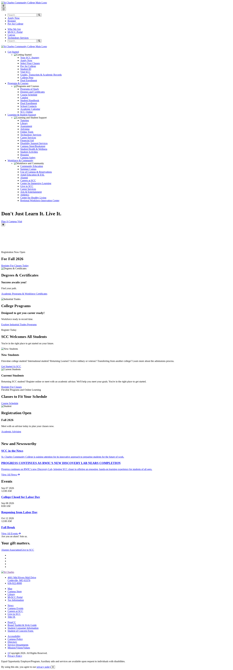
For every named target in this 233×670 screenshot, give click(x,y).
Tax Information (16, 600)
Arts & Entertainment (31, 192)
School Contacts (28, 106)
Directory (12, 642)
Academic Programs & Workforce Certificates (24, 293)
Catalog (24, 97)
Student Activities (29, 152)
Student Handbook (29, 100)
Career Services (28, 137)
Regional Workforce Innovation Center (39, 200)
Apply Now (14, 18)
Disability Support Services (34, 143)
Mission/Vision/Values (19, 647)
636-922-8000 (15, 583)
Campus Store (15, 591)
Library (24, 123)
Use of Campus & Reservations (36, 172)
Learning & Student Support (22, 114)
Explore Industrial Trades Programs (19, 324)
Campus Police (15, 639)
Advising (24, 129)
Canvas (11, 35)
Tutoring (24, 120)
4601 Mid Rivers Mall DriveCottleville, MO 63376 (22, 579)
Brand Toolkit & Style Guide (22, 625)
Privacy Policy (15, 656)
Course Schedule (28, 94)
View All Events (9, 533)
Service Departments (18, 644)
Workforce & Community (20, 160)
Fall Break (8, 527)
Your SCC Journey (29, 57)
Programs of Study (29, 89)
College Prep (26, 77)
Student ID (25, 69)
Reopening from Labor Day (19, 512)
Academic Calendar (30, 109)
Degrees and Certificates (32, 92)
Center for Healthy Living (33, 197)
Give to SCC (26, 186)
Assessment (26, 126)
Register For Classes (11, 387)
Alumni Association (11, 550)
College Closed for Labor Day (20, 497)
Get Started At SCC (11, 366)
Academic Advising (11, 431)
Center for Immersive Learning (35, 183)
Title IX (11, 617)
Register (12, 21)
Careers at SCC (28, 180)
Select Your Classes (30, 63)
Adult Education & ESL (32, 174)
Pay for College (15, 23)
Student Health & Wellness (33, 149)
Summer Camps (28, 169)
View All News (9, 474)
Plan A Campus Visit (11, 221)
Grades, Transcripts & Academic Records (41, 74)
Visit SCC (25, 72)
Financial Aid (27, 140)
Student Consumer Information (23, 628)
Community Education (31, 166)
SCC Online (26, 112)
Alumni (24, 177)
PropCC (12, 622)
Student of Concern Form (21, 631)
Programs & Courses (18, 83)
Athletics (24, 194)
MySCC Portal (15, 32)
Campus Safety (28, 157)
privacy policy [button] (44, 667)
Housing (24, 154)
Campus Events (15, 608)
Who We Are (14, 29)
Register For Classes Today (15, 265)
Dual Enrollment (28, 80)
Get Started (13, 52)
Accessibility (14, 636)
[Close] (53, 667)
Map (10, 588)
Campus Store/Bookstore (32, 146)
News (10, 605)
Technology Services (18, 37)
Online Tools (26, 132)
